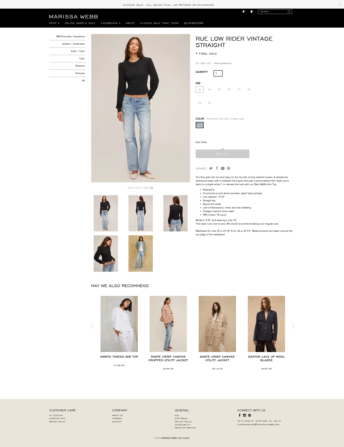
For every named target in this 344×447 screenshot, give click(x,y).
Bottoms (80, 65)
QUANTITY (202, 71)
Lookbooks (110, 23)
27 (239, 89)
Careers (117, 418)
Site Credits (183, 438)
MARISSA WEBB (169, 438)
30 (209, 102)
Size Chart (201, 142)
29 (199, 102)
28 (248, 89)
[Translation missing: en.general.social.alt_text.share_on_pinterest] (228, 168)
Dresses (80, 73)
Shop (53, 23)
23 (199, 89)
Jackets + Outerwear (73, 43)
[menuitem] (244, 11)
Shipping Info (57, 418)
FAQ (177, 415)
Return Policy (57, 421)
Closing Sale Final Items (159, 23)
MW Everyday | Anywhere (70, 36)
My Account (56, 415)
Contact (116, 421)
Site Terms (181, 418)
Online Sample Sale (80, 23)
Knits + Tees (78, 51)
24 (209, 89)
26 (229, 89)
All (83, 80)
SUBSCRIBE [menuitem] (195, 23)
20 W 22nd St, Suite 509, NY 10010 (259, 421)
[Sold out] (222, 153)
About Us (117, 415)
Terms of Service (185, 427)
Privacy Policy (183, 421)
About (130, 23)
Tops (82, 58)
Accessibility (182, 424)
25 (219, 89)
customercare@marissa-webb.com (258, 424)
